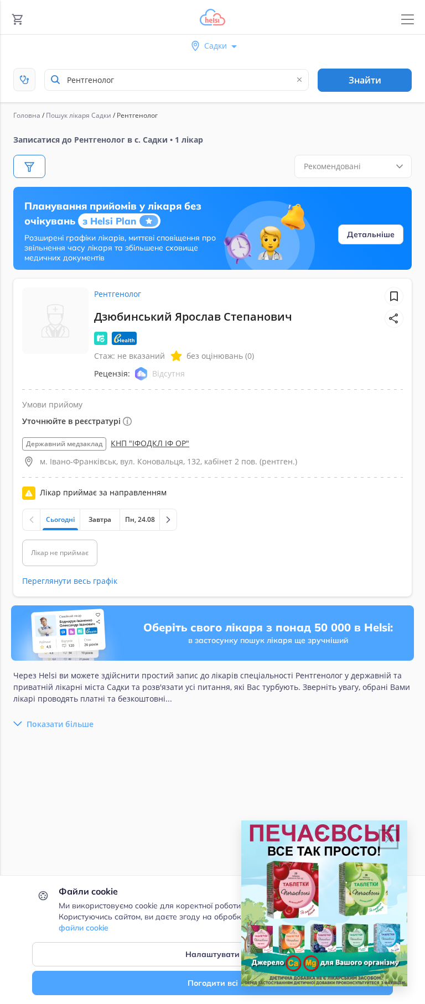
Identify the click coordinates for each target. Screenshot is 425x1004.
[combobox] (176, 80)
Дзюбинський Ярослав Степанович (193, 316)
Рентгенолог (117, 294)
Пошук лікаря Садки (78, 115)
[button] (394, 318)
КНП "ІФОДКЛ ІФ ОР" (150, 443)
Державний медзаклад (64, 443)
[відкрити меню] (407, 19)
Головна (26, 115)
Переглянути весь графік (69, 581)
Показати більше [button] (60, 724)
